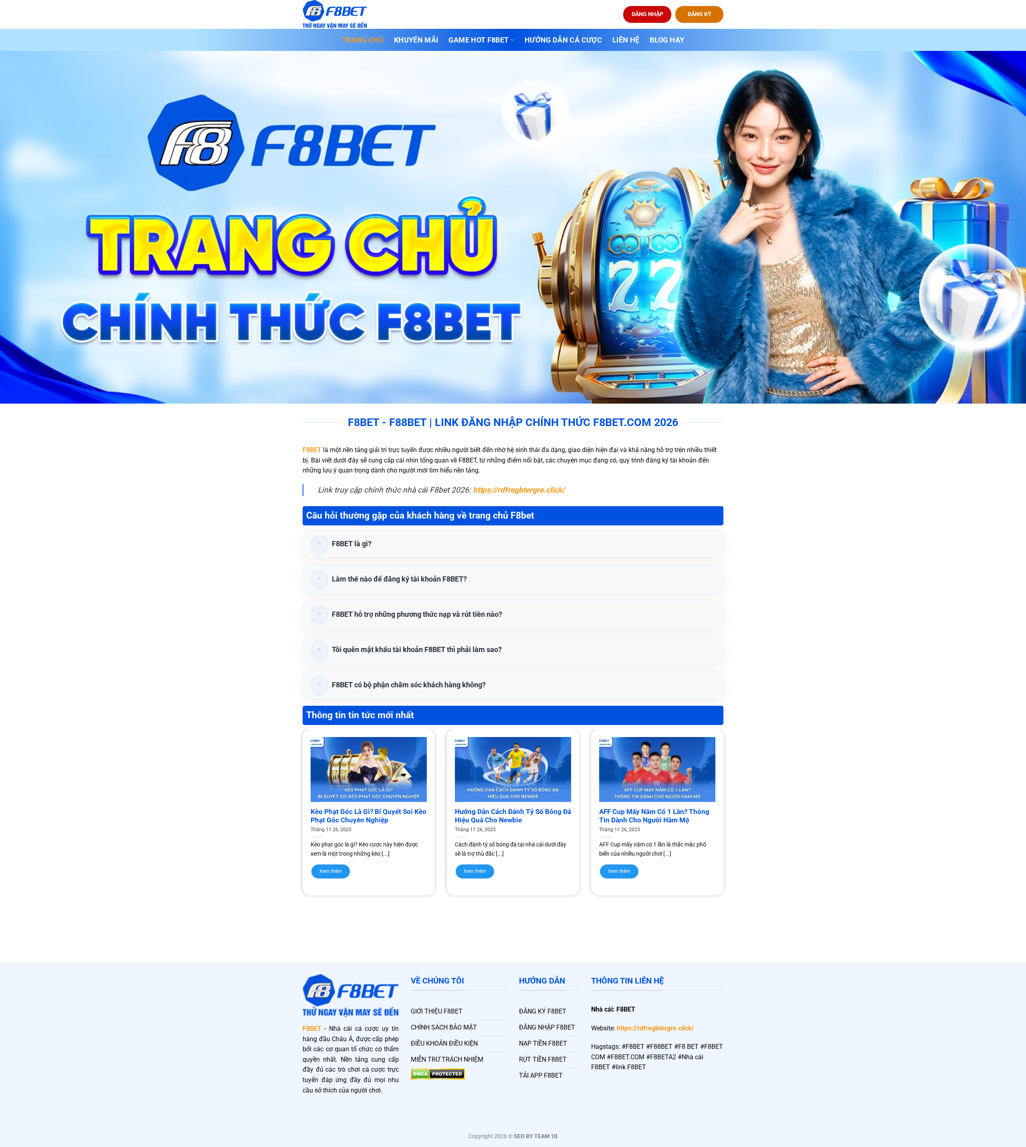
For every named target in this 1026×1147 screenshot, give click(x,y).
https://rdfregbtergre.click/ (655, 1028)
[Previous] (288, 796)
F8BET (312, 450)
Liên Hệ (625, 40)
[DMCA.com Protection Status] (438, 1073)
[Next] (738, 796)
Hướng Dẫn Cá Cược (563, 40)
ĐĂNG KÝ (699, 14)
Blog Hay (667, 40)
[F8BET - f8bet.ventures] (343, 14)
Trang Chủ (363, 40)
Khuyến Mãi (416, 40)
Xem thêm (330, 871)
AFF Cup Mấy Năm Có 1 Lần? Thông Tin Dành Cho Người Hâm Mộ (654, 816)
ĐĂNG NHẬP (647, 14)
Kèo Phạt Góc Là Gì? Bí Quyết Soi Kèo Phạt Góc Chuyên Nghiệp (368, 816)
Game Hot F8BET (478, 40)
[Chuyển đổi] (319, 544)
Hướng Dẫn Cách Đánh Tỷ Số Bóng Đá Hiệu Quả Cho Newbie (513, 816)
